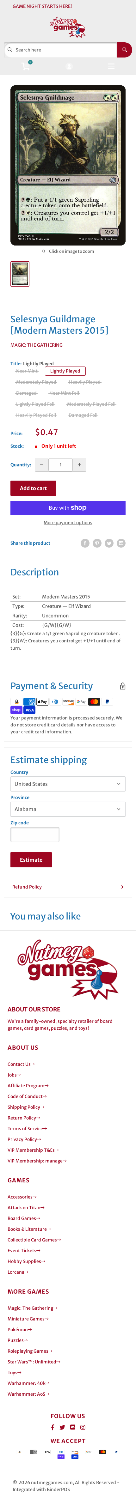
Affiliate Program (26, 1086)
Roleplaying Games (28, 1351)
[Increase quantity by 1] (79, 464)
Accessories (20, 1197)
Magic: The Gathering (36, 345)
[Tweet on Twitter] (109, 543)
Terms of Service (25, 1129)
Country (19, 772)
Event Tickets (22, 1250)
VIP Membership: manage (35, 1161)
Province (19, 797)
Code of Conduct (25, 1096)
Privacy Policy (22, 1139)
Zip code (19, 823)
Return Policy (22, 1118)
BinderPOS (58, 1489)
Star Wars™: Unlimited (32, 1362)
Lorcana (16, 1272)
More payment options (68, 522)
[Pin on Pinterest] (97, 543)
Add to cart (33, 488)
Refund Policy (27, 887)
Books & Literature (27, 1229)
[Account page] (69, 67)
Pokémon (18, 1329)
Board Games (22, 1218)
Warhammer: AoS (26, 1394)
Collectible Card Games (32, 1240)
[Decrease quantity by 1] (41, 464)
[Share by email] (121, 543)
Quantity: (20, 465)
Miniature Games (26, 1319)
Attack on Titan (24, 1208)
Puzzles (16, 1340)
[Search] (124, 50)
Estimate (31, 860)
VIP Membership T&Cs (31, 1150)
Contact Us (19, 1064)
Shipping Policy (24, 1107)
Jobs (12, 1075)
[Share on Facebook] (85, 543)
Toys (12, 1372)
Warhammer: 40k (27, 1383)
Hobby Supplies (24, 1261)
